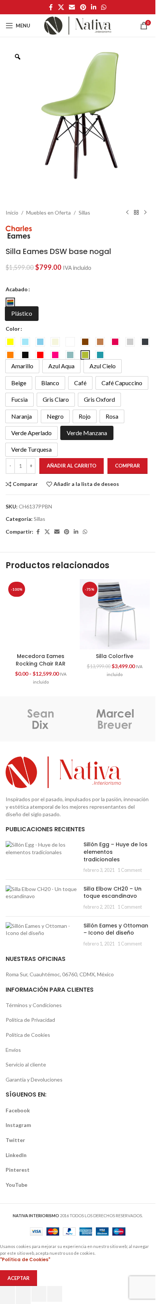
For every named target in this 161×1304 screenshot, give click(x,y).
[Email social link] (72, 7)
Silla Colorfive (114, 656)
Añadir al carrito (71, 466)
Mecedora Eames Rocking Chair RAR (41, 659)
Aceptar (18, 1278)
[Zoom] (17, 57)
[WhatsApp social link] (103, 7)
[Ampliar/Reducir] (7, 1294)
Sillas (84, 212)
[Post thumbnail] (42, 857)
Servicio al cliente (26, 1064)
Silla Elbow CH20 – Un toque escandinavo (112, 892)
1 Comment (130, 870)
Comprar (127, 466)
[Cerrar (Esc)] (54, 1294)
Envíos (13, 1050)
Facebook (18, 1110)
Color (13, 328)
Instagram (18, 1125)
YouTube (16, 1184)
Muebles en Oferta (48, 212)
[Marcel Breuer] (115, 719)
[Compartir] (38, 1294)
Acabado (17, 289)
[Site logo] (77, 25)
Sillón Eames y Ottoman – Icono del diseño (115, 929)
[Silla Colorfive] (115, 614)
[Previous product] (127, 212)
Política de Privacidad (30, 1020)
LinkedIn (16, 1155)
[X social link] (60, 7)
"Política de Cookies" (25, 1259)
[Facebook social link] (50, 7)
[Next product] (145, 212)
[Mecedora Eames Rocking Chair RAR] (41, 614)
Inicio (12, 212)
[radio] (10, 302)
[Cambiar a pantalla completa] (23, 1294)
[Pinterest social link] (83, 7)
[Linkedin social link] (93, 7)
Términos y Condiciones (34, 1005)
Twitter (15, 1140)
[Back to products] (136, 212)
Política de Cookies (28, 1035)
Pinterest (18, 1169)
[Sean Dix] (40, 719)
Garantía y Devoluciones (34, 1079)
